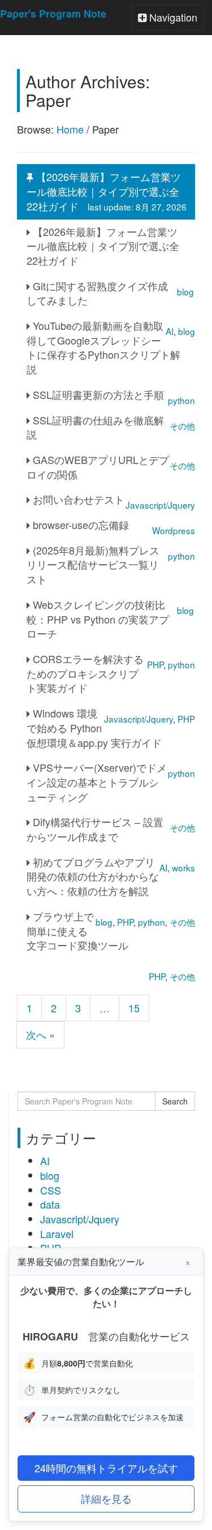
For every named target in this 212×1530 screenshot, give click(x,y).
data (50, 1204)
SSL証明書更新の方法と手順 (97, 394)
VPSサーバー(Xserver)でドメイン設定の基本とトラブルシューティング (97, 781)
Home (70, 129)
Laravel (56, 1233)
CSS (50, 1190)
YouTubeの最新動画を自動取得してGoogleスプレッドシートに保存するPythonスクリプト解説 (103, 347)
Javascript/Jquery (79, 1218)
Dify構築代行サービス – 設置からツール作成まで (95, 829)
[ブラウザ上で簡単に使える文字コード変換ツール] (172, 963)
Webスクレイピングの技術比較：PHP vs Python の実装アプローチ (98, 619)
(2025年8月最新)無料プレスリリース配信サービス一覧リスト (93, 564)
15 (134, 1007)
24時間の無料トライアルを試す (106, 1467)
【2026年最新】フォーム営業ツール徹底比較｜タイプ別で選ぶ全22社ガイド (107, 191)
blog (49, 1175)
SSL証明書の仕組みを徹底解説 (95, 427)
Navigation (167, 20)
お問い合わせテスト (77, 499)
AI (45, 1160)
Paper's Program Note (53, 13)
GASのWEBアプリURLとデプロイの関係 (98, 467)
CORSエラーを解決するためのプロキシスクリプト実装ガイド (85, 673)
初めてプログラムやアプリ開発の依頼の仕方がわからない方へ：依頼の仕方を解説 (93, 876)
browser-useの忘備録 (79, 524)
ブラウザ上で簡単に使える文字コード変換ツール (77, 930)
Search (175, 1101)
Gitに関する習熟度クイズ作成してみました (97, 293)
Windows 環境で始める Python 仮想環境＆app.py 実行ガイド (94, 727)
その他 (182, 976)
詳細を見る (106, 1498)
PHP (157, 976)
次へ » (40, 1034)
